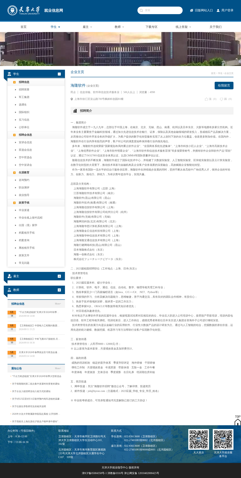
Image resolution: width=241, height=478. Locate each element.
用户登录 (227, 10)
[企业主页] (93, 85)
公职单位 (24, 127)
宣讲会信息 (25, 142)
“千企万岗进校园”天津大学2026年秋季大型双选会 (35, 376)
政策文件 (24, 255)
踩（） (228, 99)
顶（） (213, 99)
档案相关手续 (27, 232)
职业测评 (24, 187)
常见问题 (24, 263)
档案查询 (24, 240)
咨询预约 (24, 180)
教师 (118, 26)
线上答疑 (182, 26)
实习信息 (24, 119)
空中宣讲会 (25, 165)
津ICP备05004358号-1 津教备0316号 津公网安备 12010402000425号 (120, 473)
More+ (58, 303)
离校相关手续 (27, 247)
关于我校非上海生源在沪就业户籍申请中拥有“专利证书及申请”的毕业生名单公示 (36, 421)
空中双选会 (25, 157)
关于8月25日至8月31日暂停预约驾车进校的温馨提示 (36, 398)
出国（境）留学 (28, 225)
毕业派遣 (24, 210)
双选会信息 (25, 149)
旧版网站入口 (204, 10)
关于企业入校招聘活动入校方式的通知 (30, 391)
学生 (54, 26)
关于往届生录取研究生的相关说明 (28, 406)
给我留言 (224, 85)
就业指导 (24, 195)
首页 (24, 26)
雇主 (86, 26)
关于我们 (216, 26)
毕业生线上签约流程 (31, 217)
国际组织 (24, 112)
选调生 (23, 104)
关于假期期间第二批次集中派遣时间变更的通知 (34, 383)
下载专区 (152, 26)
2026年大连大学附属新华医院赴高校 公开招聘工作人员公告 (36, 413)
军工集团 (24, 97)
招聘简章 (24, 89)
